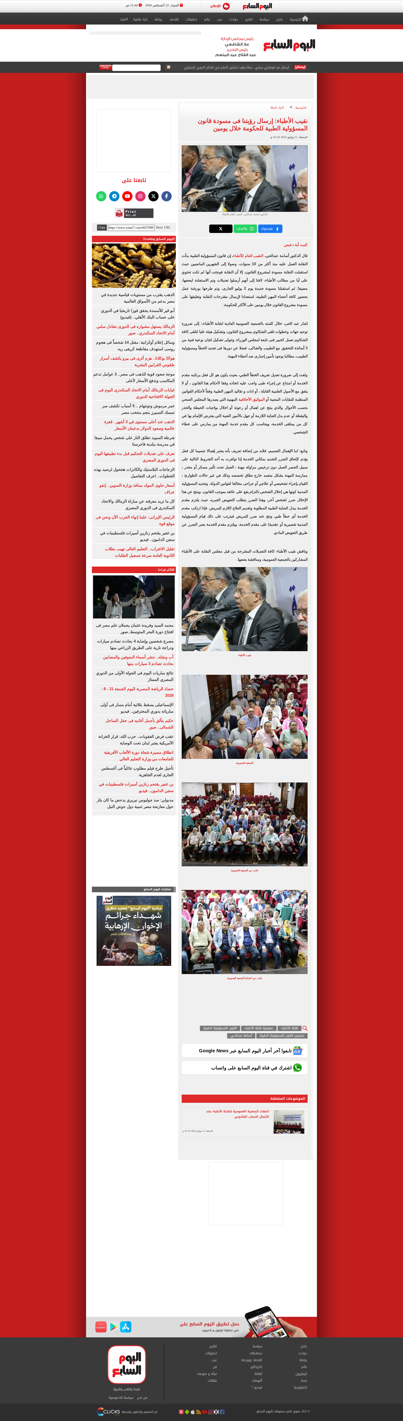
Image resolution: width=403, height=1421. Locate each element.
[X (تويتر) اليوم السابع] (153, 196)
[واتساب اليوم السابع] (101, 196)
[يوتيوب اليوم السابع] (127, 196)
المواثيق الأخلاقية (252, 399)
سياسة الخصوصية (121, 1398)
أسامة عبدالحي (241, 1036)
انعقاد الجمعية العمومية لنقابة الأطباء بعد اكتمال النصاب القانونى (237, 1114)
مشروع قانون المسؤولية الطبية (282, 1036)
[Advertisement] (201, 1268)
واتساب (242, 228)
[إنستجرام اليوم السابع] (140, 196)
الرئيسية (300, 108)
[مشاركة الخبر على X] (221, 229)
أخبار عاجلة (277, 108)
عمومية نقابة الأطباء (259, 1028)
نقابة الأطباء (289, 1028)
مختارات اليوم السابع (157, 889)
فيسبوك (267, 228)
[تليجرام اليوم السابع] (114, 196)
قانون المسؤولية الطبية (220, 1028)
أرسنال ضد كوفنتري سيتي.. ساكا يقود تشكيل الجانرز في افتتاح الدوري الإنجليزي (236, 67)
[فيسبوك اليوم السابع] (166, 196)
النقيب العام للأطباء (248, 256)
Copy (101, 228)
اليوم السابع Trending (159, 239)
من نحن (142, 1398)
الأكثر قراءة (166, 570)
